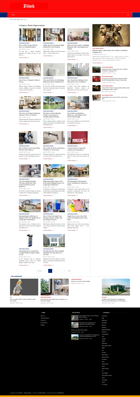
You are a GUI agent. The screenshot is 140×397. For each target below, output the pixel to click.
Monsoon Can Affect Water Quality (80, 281)
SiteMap (42, 325)
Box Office (104, 322)
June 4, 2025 (70, 51)
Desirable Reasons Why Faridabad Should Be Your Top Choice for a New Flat (53, 252)
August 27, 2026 (14, 303)
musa (27, 49)
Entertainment (105, 334)
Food (103, 336)
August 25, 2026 (45, 303)
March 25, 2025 (71, 222)
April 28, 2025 (22, 152)
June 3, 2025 (46, 84)
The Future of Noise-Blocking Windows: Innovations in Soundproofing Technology (52, 115)
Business (104, 297)
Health (103, 341)
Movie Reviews (105, 357)
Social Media (105, 373)
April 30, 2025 (46, 119)
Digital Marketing (106, 329)
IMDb (103, 348)
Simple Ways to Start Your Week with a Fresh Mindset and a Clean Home (77, 217)
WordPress (61, 393)
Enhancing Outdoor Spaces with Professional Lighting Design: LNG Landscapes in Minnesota (53, 183)
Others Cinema (105, 368)
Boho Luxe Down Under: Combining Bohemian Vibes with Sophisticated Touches (78, 47)
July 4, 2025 (46, 49)
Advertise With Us (45, 318)
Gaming (103, 338)
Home (13, 14)
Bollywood (104, 320)
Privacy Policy (44, 322)
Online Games (105, 364)
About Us (43, 315)
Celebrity (104, 327)
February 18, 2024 (106, 73)
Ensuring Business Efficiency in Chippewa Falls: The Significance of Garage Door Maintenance (29, 217)
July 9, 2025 (22, 49)
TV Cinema (104, 384)
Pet (11, 297)
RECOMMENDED (16, 276)
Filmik (20, 393)
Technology (104, 380)
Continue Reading (23, 57)
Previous (40, 270)
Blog (103, 318)
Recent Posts (76, 312)
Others (103, 366)
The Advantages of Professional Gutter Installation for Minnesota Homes (77, 183)
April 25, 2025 (46, 152)
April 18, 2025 (22, 188)
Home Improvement (24, 43)
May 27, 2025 (22, 117)
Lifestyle (104, 352)
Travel (103, 382)
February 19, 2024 (97, 54)
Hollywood (104, 343)
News (103, 361)
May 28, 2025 (70, 84)
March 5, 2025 (47, 256)
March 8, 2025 (22, 256)
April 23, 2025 (70, 152)
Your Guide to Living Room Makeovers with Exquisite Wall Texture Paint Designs (76, 115)
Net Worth (104, 359)
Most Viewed (105, 354)
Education (104, 331)
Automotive (104, 315)
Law (103, 350)
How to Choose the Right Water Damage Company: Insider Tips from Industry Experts (52, 217)
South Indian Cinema (98, 48)
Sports (103, 377)
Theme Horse (42, 393)
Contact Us (43, 320)
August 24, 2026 (106, 303)
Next (69, 270)
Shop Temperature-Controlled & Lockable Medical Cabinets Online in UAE (29, 252)
